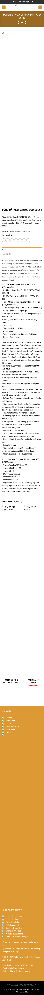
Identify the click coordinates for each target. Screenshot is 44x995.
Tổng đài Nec (9, 235)
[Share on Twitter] (12, 240)
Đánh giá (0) (6, 254)
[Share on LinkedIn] (28, 240)
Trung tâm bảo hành (13, 922)
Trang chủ (8, 15)
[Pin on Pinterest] (20, 240)
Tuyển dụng (10, 729)
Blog (37, 984)
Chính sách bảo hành (14, 928)
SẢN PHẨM (18, 984)
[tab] (22, 249)
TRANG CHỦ (9, 984)
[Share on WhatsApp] (4, 240)
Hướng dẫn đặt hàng (14, 916)
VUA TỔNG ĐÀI (28, 989)
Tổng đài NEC (26, 231)
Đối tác (8, 723)
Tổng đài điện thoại (24, 15)
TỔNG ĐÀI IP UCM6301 (33, 681)
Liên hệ (8, 732)
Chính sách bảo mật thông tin (17, 937)
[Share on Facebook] (8, 240)
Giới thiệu (9, 718)
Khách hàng (10, 720)
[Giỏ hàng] (40, 7)
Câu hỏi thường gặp (13, 931)
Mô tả (4, 249)
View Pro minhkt (16, 986)
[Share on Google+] (24, 240)
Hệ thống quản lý (12, 726)
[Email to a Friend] (16, 240)
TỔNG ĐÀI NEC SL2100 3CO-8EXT (11, 681)
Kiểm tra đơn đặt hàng (14, 934)
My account (28, 984)
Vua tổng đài (29, 986)
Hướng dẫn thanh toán (14, 919)
